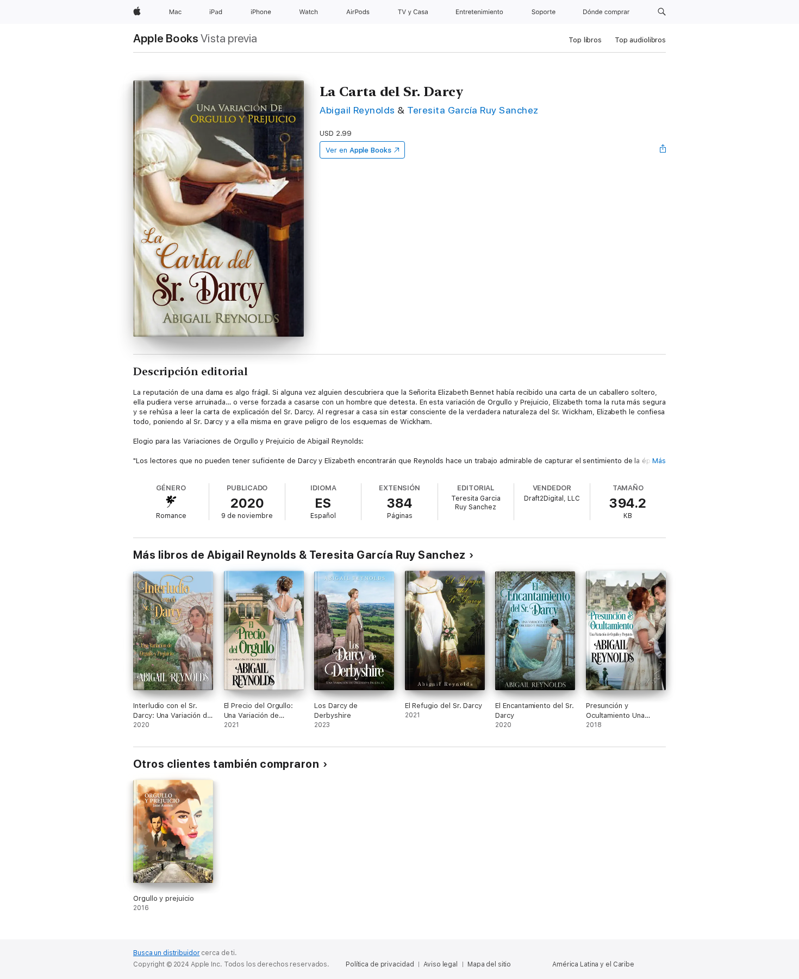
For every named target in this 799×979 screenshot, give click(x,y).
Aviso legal (440, 964)
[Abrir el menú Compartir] (663, 149)
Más (659, 461)
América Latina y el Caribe (593, 964)
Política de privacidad (380, 964)
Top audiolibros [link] (640, 40)
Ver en (358, 150)
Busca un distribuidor (166, 953)
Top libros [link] (585, 40)
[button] (661, 12)
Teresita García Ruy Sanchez (472, 110)
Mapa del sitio (489, 964)
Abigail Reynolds (357, 110)
